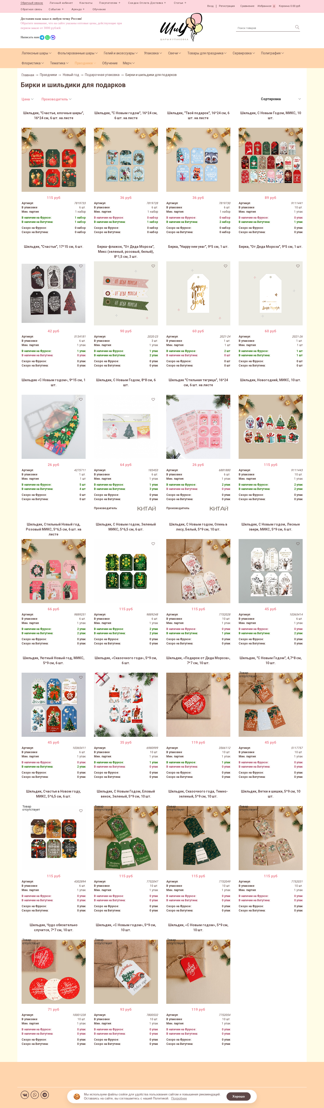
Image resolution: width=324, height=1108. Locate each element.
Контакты (86, 3)
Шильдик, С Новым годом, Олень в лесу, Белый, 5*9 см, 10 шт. (198, 526)
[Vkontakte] (25, 1095)
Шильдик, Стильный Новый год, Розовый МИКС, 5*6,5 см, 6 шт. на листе (53, 529)
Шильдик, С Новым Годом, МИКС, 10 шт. (270, 115)
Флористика (31, 63)
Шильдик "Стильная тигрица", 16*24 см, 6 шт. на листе (198, 382)
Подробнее (179, 1098)
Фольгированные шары (76, 53)
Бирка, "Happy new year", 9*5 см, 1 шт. (198, 247)
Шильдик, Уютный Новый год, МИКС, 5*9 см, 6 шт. (53, 660)
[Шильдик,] (54, 160)
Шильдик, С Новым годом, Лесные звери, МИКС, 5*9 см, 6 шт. (270, 526)
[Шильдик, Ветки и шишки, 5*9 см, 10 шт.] (271, 838)
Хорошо (238, 1096)
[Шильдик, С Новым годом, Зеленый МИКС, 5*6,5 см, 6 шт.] (126, 571)
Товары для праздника (205, 53)
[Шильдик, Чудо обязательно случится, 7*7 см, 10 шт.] (54, 972)
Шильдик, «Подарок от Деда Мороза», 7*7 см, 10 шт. (198, 660)
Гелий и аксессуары (119, 53)
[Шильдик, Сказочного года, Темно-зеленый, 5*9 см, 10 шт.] (198, 838)
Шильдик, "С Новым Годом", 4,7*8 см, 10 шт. (271, 660)
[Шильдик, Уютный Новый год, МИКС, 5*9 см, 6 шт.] (54, 705)
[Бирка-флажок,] (126, 293)
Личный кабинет (61, 3)
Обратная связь (31, 9)
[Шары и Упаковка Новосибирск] (181, 26)
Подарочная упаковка (102, 75)
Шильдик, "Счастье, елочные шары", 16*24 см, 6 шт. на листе (53, 115)
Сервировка (242, 53)
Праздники (84, 63)
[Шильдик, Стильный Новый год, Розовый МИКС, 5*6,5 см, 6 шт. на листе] (54, 571)
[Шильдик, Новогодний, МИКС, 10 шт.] (271, 427)
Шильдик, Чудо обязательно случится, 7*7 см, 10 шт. (54, 927)
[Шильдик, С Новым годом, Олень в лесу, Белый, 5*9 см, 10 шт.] (198, 571)
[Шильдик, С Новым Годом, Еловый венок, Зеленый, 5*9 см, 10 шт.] (126, 838)
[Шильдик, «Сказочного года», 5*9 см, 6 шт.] (126, 705)
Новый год (71, 75)
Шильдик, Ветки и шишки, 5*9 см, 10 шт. (270, 793)
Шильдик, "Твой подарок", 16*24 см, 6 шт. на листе (198, 115)
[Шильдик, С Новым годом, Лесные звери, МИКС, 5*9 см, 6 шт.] (271, 571)
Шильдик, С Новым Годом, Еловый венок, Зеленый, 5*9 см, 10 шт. (126, 793)
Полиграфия (271, 53)
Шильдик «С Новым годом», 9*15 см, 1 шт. (53, 382)
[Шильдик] (198, 427)
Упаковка (151, 53)
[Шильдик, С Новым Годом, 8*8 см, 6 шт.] (126, 427)
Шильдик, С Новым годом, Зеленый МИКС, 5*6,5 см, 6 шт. (126, 526)
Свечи (173, 53)
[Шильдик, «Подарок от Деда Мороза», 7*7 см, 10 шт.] (198, 705)
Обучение (99, 9)
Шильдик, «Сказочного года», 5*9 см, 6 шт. (126, 660)
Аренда (76, 9)
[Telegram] (45, 1095)
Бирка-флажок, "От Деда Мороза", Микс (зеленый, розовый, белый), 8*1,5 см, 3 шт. (125, 251)
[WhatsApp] (35, 1095)
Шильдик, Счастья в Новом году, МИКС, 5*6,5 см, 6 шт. (53, 793)
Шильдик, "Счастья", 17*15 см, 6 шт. (53, 247)
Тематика (57, 63)
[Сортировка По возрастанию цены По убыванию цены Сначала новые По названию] (281, 99)
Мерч (127, 63)
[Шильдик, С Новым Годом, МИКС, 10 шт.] (271, 160)
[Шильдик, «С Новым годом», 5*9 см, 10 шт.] (126, 972)
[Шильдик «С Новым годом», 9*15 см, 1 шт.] (54, 427)
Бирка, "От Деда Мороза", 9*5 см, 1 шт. (270, 247)
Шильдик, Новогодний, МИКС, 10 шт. (270, 380)
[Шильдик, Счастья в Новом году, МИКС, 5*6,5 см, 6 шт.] (54, 838)
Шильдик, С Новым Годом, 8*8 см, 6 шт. (126, 382)
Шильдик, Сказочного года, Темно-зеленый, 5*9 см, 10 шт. (198, 793)
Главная (28, 75)
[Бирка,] (198, 293)
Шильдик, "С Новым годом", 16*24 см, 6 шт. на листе (125, 115)
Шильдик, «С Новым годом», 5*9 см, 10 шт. (126, 927)
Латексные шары (35, 53)
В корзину (53, 188)
